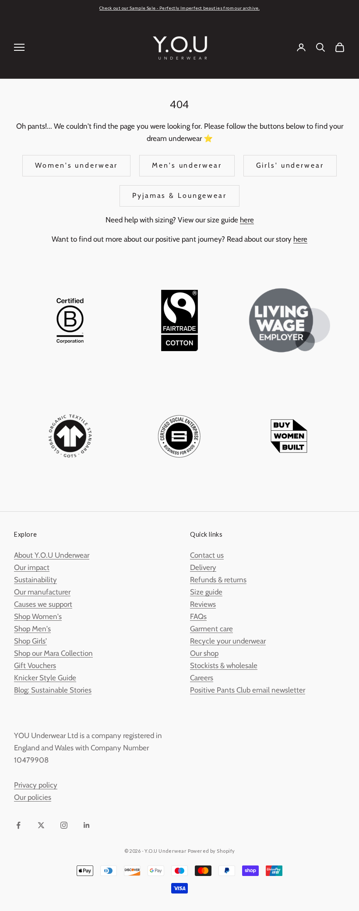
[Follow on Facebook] (18, 825)
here (247, 219)
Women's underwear (76, 165)
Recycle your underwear (228, 641)
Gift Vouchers (35, 665)
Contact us (207, 555)
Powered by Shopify (211, 851)
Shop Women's (38, 616)
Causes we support (43, 604)
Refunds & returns (218, 579)
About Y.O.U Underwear (51, 555)
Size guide (206, 591)
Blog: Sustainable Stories (53, 690)
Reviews (203, 604)
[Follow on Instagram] (64, 825)
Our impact (31, 567)
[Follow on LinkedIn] (86, 825)
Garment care (211, 628)
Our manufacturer (42, 591)
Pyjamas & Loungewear (179, 195)
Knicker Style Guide (45, 677)
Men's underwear (187, 165)
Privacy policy (35, 785)
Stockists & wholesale (223, 665)
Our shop (204, 653)
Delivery (203, 567)
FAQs (198, 616)
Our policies (32, 797)
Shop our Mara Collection (53, 653)
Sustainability (35, 579)
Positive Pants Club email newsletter (247, 690)
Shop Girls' (30, 641)
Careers (201, 677)
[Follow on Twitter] (41, 825)
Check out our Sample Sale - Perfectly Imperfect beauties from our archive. (179, 8)
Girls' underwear (290, 165)
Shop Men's (32, 628)
